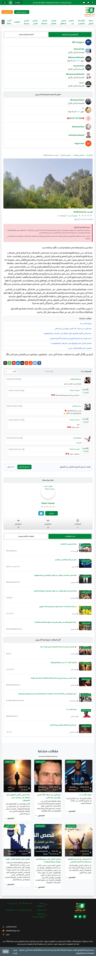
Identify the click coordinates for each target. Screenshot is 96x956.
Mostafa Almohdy (11, 716)
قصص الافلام (53, 22)
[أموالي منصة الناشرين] (89, 12)
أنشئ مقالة (9, 22)
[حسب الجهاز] (10, 3)
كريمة (8, 731)
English (18, 3)
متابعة (51, 513)
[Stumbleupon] (26, 363)
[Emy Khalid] (87, 439)
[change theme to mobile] (5, 2)
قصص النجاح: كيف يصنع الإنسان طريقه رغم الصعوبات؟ (71, 343)
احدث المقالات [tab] (70, 536)
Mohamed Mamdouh (12, 582)
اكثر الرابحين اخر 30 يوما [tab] (70, 34)
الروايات (17, 22)
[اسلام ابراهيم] (87, 407)
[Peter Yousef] (85, 391)
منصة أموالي (90, 22)
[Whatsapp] (9, 363)
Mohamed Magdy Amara (13, 629)
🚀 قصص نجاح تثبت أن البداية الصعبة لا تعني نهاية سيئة (58, 647)
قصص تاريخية (26, 22)
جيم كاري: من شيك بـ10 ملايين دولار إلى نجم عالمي (73, 328)
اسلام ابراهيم (76, 406)
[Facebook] (39, 363)
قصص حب (71, 22)
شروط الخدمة (24, 903)
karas (7, 653)
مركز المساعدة (66, 3)
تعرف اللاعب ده (86, 323)
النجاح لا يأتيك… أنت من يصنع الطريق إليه (63, 662)
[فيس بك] (92, 2)
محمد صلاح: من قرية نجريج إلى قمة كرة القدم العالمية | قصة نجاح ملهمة (53, 678)
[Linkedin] (18, 363)
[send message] (41, 513)
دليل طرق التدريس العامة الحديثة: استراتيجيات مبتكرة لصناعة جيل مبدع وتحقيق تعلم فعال (47, 694)
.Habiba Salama (75, 379)
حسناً (6, 951)
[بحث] (3, 22)
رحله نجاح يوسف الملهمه (68, 544)
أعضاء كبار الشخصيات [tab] (26, 34)
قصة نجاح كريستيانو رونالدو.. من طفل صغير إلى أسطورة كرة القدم (55, 591)
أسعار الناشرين (24, 910)
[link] (48, 506)
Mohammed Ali (10, 550)
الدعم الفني (40, 910)
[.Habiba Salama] (87, 380)
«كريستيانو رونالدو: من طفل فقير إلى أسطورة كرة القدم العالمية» (55, 622)
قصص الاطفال (63, 22)
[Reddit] (31, 363)
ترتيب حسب (49, 371)
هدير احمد (9, 669)
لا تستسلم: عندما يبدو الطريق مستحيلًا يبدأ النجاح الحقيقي (71, 338)
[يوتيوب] (84, 2)
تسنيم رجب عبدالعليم (12, 566)
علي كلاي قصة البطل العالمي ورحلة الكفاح (63, 725)
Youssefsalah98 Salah (41, 852)
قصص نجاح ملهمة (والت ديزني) (80, 348)
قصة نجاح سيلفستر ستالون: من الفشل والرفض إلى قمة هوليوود (55, 575)
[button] (5, 363)
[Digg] (22, 363)
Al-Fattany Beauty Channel (14, 700)
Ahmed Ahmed (11, 852)
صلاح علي (9, 613)
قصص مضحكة (44, 22)
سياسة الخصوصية (53, 3)
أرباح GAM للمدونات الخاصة (38, 915)
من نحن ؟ (11, 903)
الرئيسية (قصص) (81, 22)
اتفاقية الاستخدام (39, 3)
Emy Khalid (77, 438)
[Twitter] (35, 363)
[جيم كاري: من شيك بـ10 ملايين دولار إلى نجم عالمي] (48, 776)
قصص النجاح (35, 22)
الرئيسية (90, 155)
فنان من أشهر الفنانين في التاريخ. (65, 559)
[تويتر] (88, 2)
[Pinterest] (14, 363)
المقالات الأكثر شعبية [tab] (26, 536)
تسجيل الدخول (24, 467)
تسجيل (9, 467)
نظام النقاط (10, 910)
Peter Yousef (74, 390)
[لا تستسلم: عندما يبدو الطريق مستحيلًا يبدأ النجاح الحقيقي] (78, 840)
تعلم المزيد (15, 951)
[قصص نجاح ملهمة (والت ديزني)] (17, 840)
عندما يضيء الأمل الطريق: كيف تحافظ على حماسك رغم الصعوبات (67, 333)
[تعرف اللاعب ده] (78, 776)
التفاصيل (71, 811)
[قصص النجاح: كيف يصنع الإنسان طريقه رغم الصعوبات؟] (48, 840)
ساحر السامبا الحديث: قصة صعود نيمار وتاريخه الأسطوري (57, 606)
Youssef (8, 597)
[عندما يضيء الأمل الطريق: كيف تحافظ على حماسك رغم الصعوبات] (17, 776)
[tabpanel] (48, 63)
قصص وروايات (78, 155)
